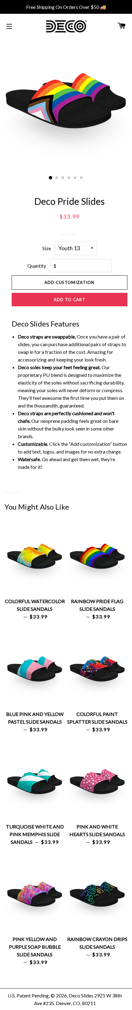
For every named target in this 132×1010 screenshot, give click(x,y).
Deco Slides (81, 995)
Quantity (36, 266)
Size (46, 248)
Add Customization (70, 282)
